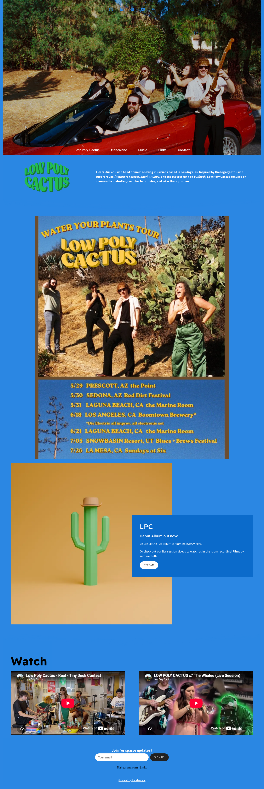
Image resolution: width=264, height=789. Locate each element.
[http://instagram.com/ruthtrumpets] (111, 9)
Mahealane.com (127, 767)
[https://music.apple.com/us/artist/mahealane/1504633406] (121, 9)
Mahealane (119, 150)
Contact (184, 150)
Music (142, 150)
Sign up (159, 757)
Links (162, 150)
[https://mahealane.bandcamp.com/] (153, 9)
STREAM (149, 565)
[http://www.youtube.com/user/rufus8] (143, 9)
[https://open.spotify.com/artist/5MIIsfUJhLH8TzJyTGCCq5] (132, 9)
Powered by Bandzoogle (131, 780)
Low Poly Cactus (87, 150)
